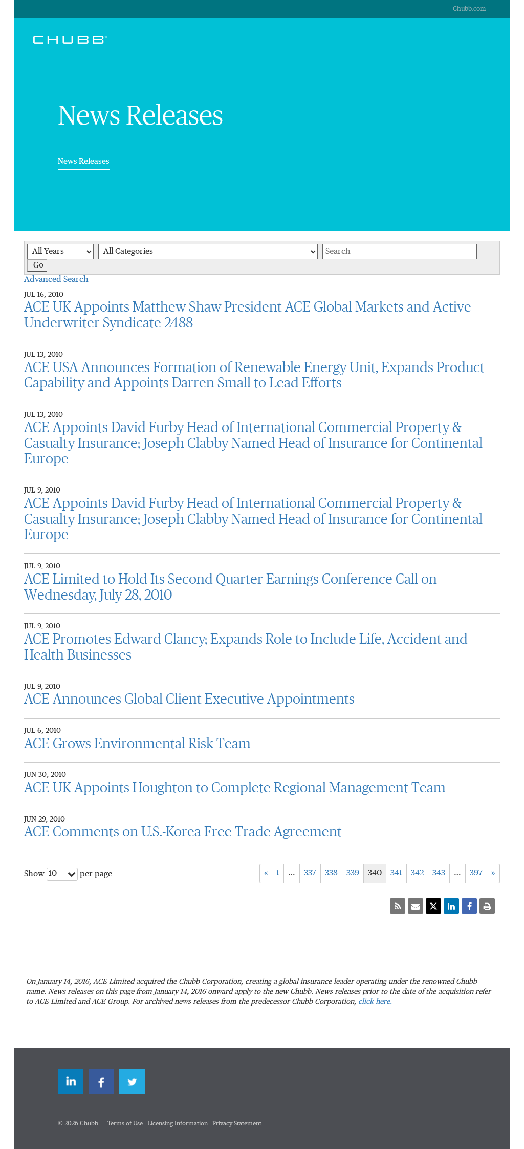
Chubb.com (469, 9)
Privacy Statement (236, 1124)
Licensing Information (177, 1124)
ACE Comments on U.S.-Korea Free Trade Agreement (183, 832)
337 (310, 873)
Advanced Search (56, 280)
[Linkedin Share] (451, 906)
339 (352, 873)
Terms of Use (125, 1124)
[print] (487, 906)
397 (476, 873)
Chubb (70, 39)
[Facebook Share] (469, 906)
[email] (415, 906)
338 (331, 873)
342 (417, 873)
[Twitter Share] (433, 906)
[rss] (397, 906)
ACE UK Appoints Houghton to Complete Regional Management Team (235, 788)
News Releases (84, 161)
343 (438, 873)
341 (396, 873)
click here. (375, 1002)
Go (38, 265)
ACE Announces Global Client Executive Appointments (189, 699)
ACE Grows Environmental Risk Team (137, 744)
